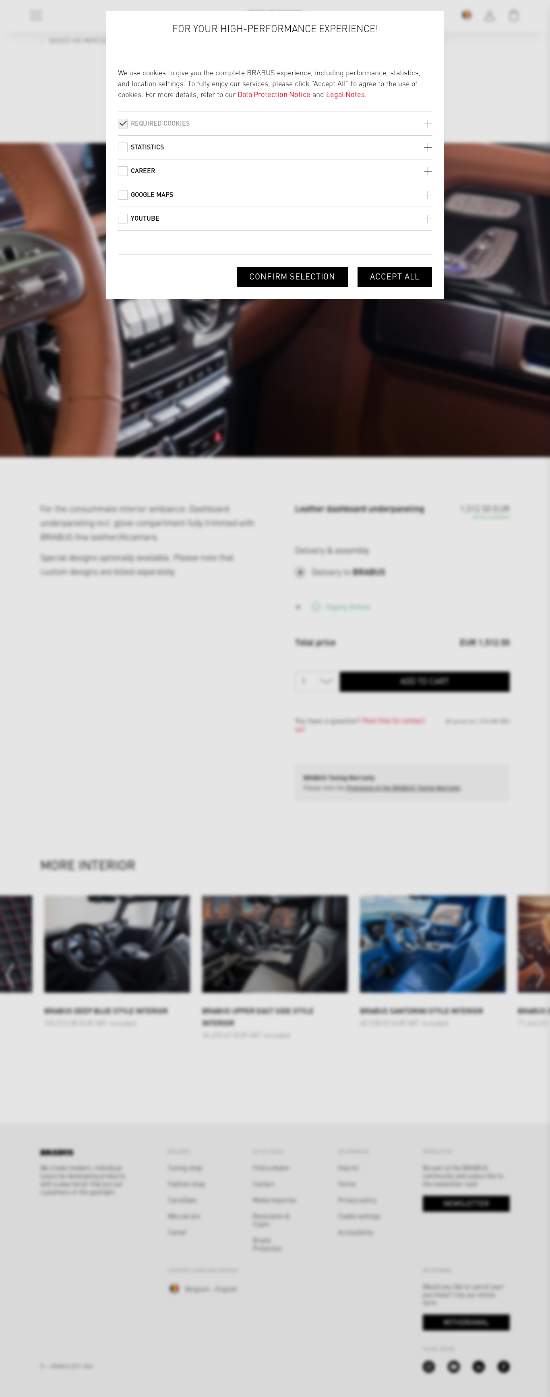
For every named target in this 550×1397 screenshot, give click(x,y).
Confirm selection (292, 276)
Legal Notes (345, 94)
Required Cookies (160, 123)
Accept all (395, 276)
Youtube (145, 218)
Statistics (147, 146)
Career (143, 170)
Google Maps (152, 194)
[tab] (275, 123)
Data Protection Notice (274, 94)
